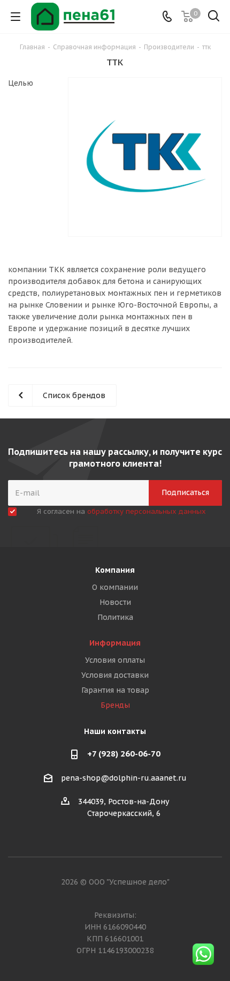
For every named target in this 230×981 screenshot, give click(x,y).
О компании (115, 587)
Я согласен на (121, 511)
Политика (115, 617)
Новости (115, 602)
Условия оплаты (115, 660)
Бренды (115, 705)
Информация (115, 643)
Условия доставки (115, 675)
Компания (115, 570)
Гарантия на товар (115, 690)
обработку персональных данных (146, 511)
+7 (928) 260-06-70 (123, 753)
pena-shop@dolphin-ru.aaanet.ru (124, 778)
